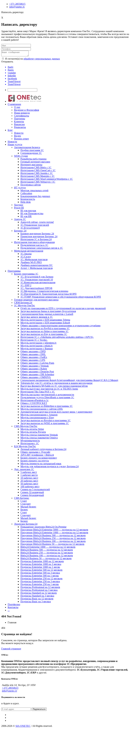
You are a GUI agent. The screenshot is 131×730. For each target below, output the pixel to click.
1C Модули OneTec (24, 305)
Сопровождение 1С (31, 153)
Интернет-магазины (31, 164)
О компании (14, 104)
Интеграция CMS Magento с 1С (37, 176)
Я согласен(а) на (32, 58)
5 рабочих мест (28, 472)
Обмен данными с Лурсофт (35, 452)
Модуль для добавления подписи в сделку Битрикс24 (49, 466)
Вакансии (19, 124)
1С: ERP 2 (25, 285)
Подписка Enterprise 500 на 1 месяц (39, 575)
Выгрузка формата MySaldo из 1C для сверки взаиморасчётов (54, 386)
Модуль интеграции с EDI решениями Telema (45, 319)
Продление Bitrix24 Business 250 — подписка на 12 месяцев (53, 538)
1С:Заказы (26, 253)
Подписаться (39, 709)
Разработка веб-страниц (33, 158)
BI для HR (26, 216)
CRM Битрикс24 (23, 302)
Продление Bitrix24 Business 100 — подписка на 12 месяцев (53, 541)
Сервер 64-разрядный (32, 495)
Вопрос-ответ (21, 138)
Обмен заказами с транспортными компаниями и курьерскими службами (60, 325)
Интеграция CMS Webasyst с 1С (37, 181)
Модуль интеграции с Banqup (36, 348)
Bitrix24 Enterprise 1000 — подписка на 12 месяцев (47, 547)
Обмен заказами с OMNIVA (35, 377)
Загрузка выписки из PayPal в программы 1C (45, 328)
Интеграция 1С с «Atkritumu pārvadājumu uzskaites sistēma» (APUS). (57, 337)
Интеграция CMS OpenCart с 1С (38, 170)
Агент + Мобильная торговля (36, 268)
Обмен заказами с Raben (33, 368)
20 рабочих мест (29, 480)
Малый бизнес (28, 506)
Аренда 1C (20, 219)
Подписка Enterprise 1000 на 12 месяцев (42, 561)
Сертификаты (21, 115)
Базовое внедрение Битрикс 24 (37, 233)
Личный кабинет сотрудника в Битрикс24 (43, 449)
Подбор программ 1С (32, 150)
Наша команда (22, 112)
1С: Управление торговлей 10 (36, 279)
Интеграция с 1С (29, 443)
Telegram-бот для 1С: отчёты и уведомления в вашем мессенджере (56, 383)
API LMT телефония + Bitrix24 (37, 455)
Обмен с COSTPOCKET (33, 403)
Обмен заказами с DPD (33, 351)
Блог (10, 130)
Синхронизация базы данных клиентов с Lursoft (46, 314)
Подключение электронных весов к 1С (41, 248)
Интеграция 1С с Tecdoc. (34, 340)
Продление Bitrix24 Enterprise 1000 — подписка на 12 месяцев (54, 532)
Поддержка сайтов (30, 184)
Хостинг (18, 204)
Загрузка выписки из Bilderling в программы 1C (46, 406)
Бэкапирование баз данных (35, 196)
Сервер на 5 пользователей (35, 489)
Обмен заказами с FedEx (33, 357)
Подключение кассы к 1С (34, 245)
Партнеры (19, 118)
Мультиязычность (30, 440)
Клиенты (19, 121)
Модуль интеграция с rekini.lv (36, 345)
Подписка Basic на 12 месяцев (36, 598)
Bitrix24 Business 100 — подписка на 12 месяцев (46, 555)
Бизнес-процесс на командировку (38, 457)
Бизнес (24, 509)
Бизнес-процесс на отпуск (34, 460)
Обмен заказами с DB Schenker (37, 374)
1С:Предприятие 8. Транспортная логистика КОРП (48, 294)
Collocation (26, 193)
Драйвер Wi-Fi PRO (31, 262)
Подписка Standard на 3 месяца (37, 595)
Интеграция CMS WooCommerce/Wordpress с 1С (46, 179)
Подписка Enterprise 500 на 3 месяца (40, 572)
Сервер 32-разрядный (32, 492)
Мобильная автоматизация (28, 250)
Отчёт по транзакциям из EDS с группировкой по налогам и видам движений (63, 308)
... (9, 610)
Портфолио (14, 604)
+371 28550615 (17, 4)
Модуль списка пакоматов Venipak (39, 434)
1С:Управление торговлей (34, 225)
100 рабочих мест (29, 486)
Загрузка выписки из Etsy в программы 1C (43, 334)
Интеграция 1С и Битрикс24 (36, 239)
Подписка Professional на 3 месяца (39, 590)
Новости (18, 133)
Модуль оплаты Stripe (32, 429)
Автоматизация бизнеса (27, 147)
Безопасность (27, 199)
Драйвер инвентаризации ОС (36, 265)
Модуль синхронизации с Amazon (39, 414)
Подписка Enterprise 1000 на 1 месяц (40, 567)
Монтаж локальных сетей (34, 190)
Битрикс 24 (20, 230)
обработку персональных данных (41, 58)
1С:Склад (25, 256)
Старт (23, 501)
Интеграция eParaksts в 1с (34, 400)
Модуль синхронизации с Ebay (37, 417)
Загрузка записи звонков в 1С (36, 317)
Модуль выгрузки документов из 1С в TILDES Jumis (49, 388)
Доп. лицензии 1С (24, 469)
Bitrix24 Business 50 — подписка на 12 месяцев (46, 558)
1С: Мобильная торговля (33, 259)
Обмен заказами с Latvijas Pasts (37, 363)
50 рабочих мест (29, 483)
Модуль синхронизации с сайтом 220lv (41, 409)
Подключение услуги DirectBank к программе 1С (47, 397)
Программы (14, 271)
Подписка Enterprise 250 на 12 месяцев (41, 578)
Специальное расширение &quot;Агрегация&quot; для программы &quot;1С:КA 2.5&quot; (69, 380)
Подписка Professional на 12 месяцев (40, 587)
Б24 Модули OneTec (25, 446)
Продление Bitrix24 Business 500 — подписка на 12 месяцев (53, 535)
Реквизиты (20, 127)
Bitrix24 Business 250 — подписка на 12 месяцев (46, 552)
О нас (17, 107)
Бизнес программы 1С (26, 273)
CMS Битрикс (21, 498)
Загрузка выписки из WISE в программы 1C (44, 423)
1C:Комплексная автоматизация (37, 282)
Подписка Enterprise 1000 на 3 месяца (40, 564)
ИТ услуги (20, 187)
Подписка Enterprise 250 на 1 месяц (39, 584)
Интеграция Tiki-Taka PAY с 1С (37, 391)
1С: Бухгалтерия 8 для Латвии (36, 276)
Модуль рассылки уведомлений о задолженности (47, 394)
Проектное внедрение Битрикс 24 (38, 236)
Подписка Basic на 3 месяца (35, 601)
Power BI (19, 207)
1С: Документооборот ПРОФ (36, 288)
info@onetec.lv (17, 6)
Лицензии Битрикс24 (25, 524)
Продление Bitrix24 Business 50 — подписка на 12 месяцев (52, 544)
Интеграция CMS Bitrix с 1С (35, 167)
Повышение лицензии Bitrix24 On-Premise (43, 526)
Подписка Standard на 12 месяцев (38, 593)
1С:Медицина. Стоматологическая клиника (44, 291)
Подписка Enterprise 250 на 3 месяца (40, 581)
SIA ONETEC (23, 726)
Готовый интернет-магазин (35, 161)
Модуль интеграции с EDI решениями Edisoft (45, 322)
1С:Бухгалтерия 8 (30, 227)
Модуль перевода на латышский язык (40, 463)
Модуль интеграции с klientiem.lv (38, 342)
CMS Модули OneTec (25, 426)
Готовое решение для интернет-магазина (36, 299)
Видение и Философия (26, 110)
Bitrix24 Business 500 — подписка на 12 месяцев (46, 549)
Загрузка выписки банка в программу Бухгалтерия (48, 311)
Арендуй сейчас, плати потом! (37, 222)
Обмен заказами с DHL (33, 354)
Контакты (13, 607)
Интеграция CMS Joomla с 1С (36, 173)
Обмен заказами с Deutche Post (37, 371)
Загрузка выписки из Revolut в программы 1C (45, 420)
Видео (17, 135)
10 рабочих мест (29, 478)
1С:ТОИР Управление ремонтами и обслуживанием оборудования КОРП (60, 296)
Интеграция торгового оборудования (34, 242)
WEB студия (21, 156)
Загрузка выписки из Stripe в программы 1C (44, 331)
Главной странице (11, 648)
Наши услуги (15, 144)
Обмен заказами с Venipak (34, 365)
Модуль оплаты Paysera (33, 432)
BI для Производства (31, 213)
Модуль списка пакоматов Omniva (39, 437)
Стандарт (25, 503)
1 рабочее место (29, 475)
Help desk (25, 202)
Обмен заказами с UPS (32, 360)
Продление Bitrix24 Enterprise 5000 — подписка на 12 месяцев (54, 529)
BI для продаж (28, 210)
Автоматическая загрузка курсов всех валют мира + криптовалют (56, 411)
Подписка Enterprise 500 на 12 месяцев (41, 570)
